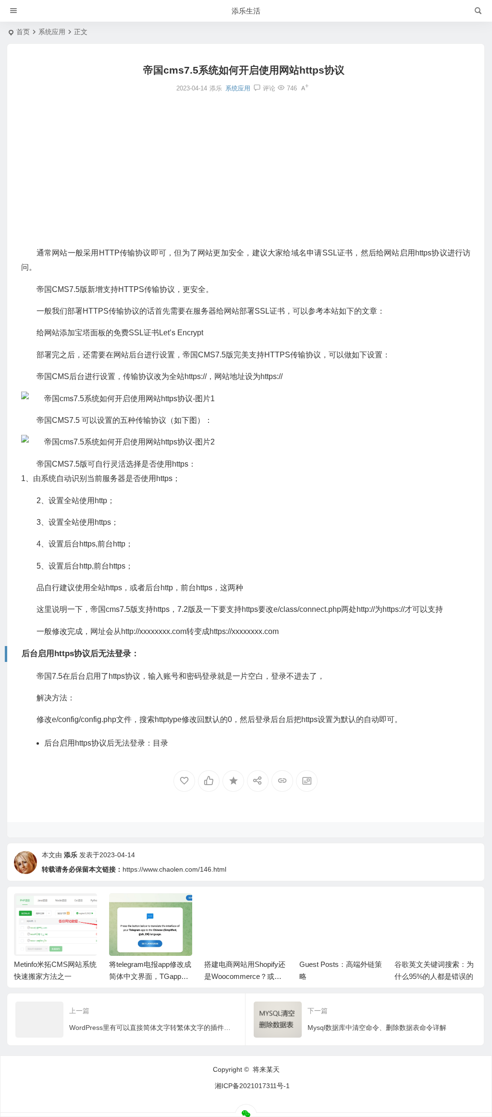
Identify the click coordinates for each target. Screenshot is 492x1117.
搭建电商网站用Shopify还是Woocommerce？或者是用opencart (244, 976)
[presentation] (422, 909)
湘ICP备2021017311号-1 (252, 1086)
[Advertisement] (245, 169)
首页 (23, 32)
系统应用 (51, 32)
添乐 (70, 855)
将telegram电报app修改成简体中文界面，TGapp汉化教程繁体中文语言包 (150, 976)
